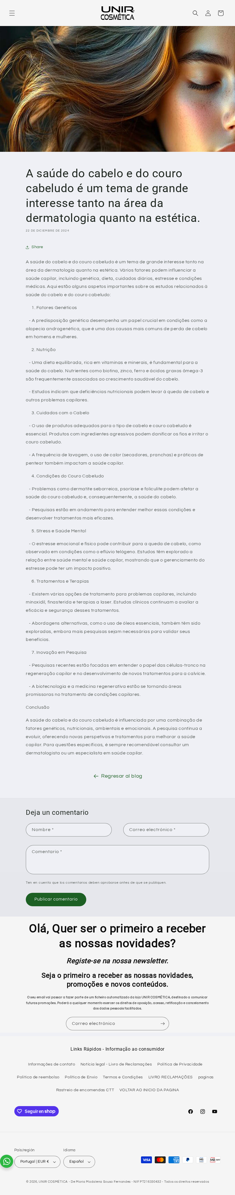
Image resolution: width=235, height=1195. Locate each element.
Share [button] (37, 247)
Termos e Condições (123, 1077)
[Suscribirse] (162, 1023)
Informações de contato (51, 1064)
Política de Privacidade (180, 1064)
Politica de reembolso (38, 1077)
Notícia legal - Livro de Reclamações (116, 1064)
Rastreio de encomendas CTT (85, 1090)
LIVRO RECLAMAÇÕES (170, 1077)
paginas (206, 1077)
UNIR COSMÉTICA (53, 1181)
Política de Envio (81, 1077)
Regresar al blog (121, 776)
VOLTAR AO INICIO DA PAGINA (149, 1090)
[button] (12, 13)
